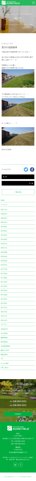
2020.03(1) (4, 222)
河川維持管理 (6, 169)
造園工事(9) (4, 354)
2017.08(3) (4, 277)
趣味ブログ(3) (5, 350)
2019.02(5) (4, 239)
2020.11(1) (4, 209)
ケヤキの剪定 (4, 363)
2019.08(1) (4, 226)
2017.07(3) (4, 282)
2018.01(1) (4, 265)
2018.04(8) (4, 252)
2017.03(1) (4, 299)
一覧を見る (18, 192)
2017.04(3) (4, 295)
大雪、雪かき (4, 367)
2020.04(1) (4, 218)
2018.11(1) (4, 248)
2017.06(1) (4, 286)
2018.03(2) (4, 256)
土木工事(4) (4, 333)
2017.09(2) (4, 273)
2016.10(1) (4, 320)
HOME (2, 200)
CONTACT (18, 414)
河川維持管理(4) (5, 346)
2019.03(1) (4, 235)
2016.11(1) (4, 316)
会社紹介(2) (4, 329)
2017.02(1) (4, 303)
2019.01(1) (4, 243)
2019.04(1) (4, 231)
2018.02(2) (4, 260)
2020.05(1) (4, 214)
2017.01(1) (4, 307)
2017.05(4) (4, 290)
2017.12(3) (4, 269)
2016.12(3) (4, 312)
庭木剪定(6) (4, 342)
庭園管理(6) (4, 337)
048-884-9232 (20, 441)
